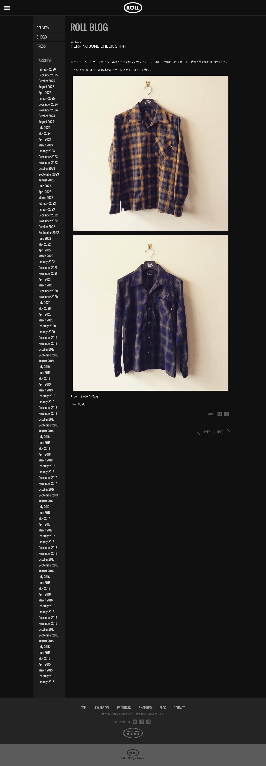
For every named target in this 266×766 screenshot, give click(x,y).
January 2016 (46, 611)
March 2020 (46, 320)
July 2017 (44, 506)
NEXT (220, 432)
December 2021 (48, 267)
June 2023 (45, 186)
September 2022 (49, 232)
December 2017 (48, 477)
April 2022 (45, 250)
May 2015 (44, 658)
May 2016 (44, 588)
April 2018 (45, 454)
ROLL (133, 7)
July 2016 (44, 576)
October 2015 (46, 629)
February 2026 (47, 69)
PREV (207, 432)
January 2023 (47, 209)
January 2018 (46, 471)
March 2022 (46, 256)
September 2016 (48, 565)
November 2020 (48, 296)
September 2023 (49, 174)
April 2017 (44, 524)
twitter (220, 414)
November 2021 (48, 273)
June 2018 (44, 442)
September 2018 (48, 425)
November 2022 (48, 221)
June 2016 (44, 582)
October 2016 (46, 559)
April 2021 (45, 279)
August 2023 (46, 180)
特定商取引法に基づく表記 (150, 713)
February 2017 (47, 536)
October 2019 (46, 349)
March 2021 (46, 285)
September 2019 (48, 355)
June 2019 (44, 372)
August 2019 (46, 361)
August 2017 (46, 501)
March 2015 (46, 670)
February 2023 (47, 203)
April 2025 (45, 92)
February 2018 (47, 466)
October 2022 (47, 226)
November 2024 (48, 110)
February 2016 (47, 606)
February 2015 (47, 676)
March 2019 (46, 390)
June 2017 (44, 512)
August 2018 (46, 431)
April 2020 (45, 314)
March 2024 (46, 145)
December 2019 (48, 337)
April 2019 (45, 384)
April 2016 (45, 594)
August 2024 (46, 121)
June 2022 (45, 238)
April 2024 (45, 139)
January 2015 (46, 681)
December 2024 (48, 104)
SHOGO (42, 37)
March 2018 (46, 460)
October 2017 (46, 489)
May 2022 (45, 244)
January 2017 (46, 541)
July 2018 (44, 436)
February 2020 (47, 326)
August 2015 (46, 641)
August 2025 (46, 86)
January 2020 (47, 331)
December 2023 (48, 156)
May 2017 (44, 518)
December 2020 (48, 291)
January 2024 (47, 151)
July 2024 (44, 127)
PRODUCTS (124, 707)
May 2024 (45, 133)
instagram (148, 722)
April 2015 (45, 664)
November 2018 (48, 413)
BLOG (162, 707)
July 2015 (44, 646)
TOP (83, 707)
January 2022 (47, 261)
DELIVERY (43, 28)
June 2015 (44, 652)
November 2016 (48, 553)
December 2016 (48, 547)
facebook (226, 414)
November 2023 (48, 162)
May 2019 (44, 378)
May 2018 (44, 448)
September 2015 (48, 635)
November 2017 (48, 483)
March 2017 (45, 530)
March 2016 (46, 600)
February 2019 (47, 396)
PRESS (41, 46)
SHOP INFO (145, 707)
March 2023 (46, 197)
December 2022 (48, 215)
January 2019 (46, 401)
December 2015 (48, 617)
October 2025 (47, 81)
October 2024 (47, 116)
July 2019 (44, 366)
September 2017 (48, 495)
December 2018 (48, 407)
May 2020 (45, 308)
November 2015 (48, 623)
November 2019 (48, 343)
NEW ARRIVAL (101, 707)
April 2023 (45, 191)
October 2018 (46, 419)
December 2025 (48, 75)
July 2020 (44, 302)
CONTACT (179, 707)
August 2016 (46, 571)
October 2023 (47, 168)
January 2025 (47, 98)
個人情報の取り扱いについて (117, 713)
